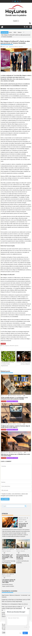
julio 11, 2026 (6, 574)
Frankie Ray (4, 599)
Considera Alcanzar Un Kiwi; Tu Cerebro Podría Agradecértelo (7, 364)
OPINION (5, 514)
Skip (20, 633)
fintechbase (5, 604)
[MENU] (30, 27)
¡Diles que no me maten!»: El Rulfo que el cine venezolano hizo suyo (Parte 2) (16, 608)
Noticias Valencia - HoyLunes (17, 46)
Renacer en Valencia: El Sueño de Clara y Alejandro (24, 363)
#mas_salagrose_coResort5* (8, 345)
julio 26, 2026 (6, 549)
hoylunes (16, 345)
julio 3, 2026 (4, 395)
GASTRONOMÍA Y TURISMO (12, 401)
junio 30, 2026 (5, 452)
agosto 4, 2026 (23, 517)
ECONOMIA (3, 343)
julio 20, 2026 (20, 549)
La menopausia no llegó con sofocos (18, 604)
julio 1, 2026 (4, 424)
